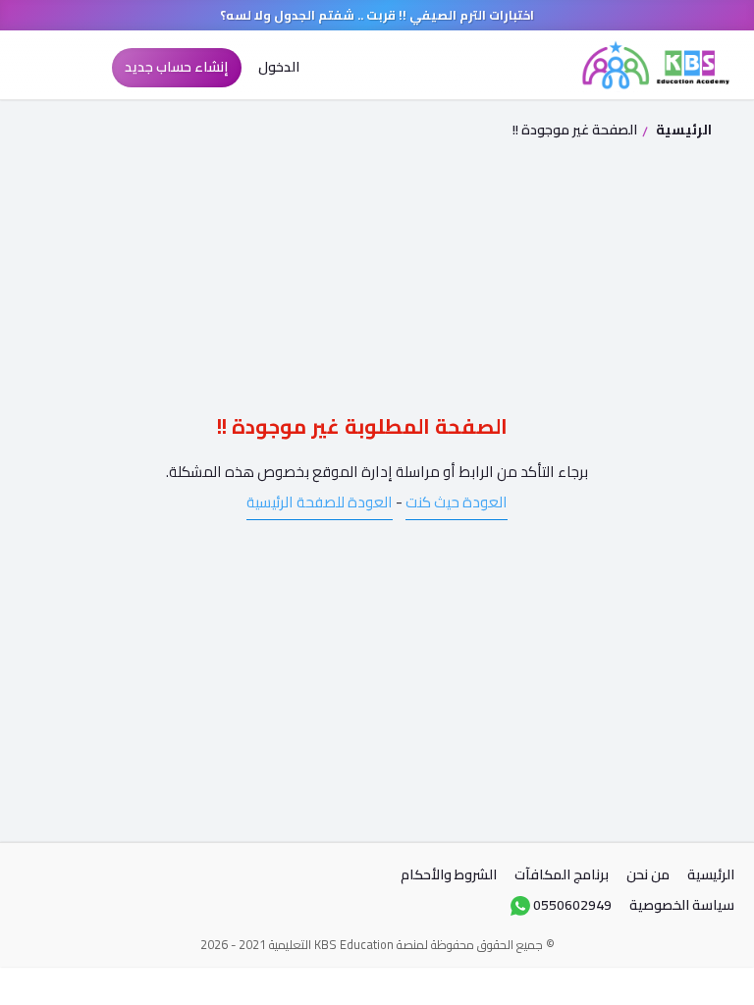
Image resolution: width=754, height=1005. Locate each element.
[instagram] (127, 880)
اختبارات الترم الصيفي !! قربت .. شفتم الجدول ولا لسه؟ (377, 15)
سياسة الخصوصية (681, 905)
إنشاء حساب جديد (176, 67)
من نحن (648, 874)
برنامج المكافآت (561, 874)
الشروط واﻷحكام (449, 874)
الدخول (280, 67)
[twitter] (82, 880)
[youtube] (37, 880)
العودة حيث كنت (456, 502)
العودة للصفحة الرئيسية (319, 502)
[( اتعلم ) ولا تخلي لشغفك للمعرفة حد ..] (655, 64)
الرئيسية (682, 129)
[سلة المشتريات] (78, 67)
